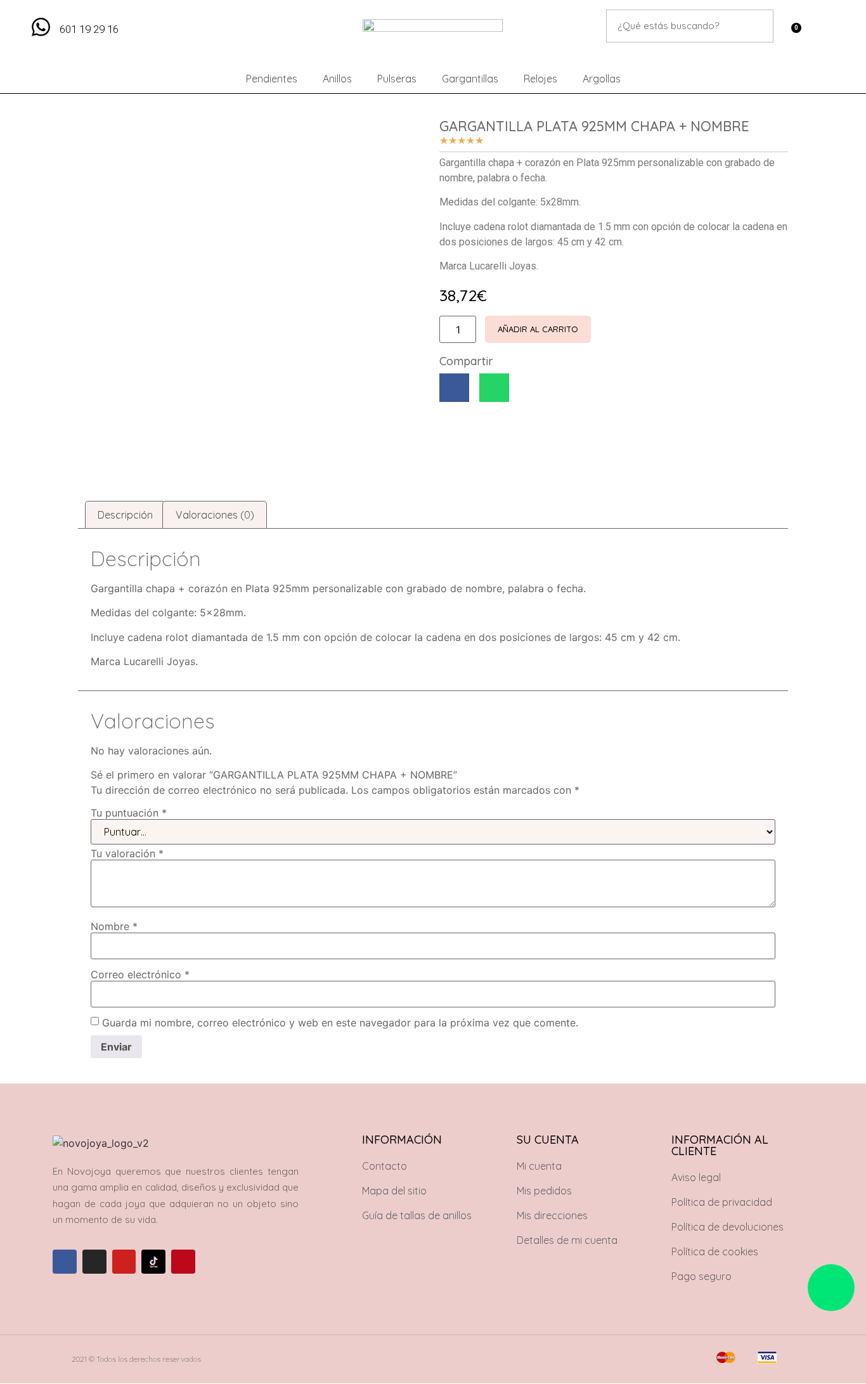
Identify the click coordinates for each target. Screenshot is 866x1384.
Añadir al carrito (538, 329)
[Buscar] (757, 26)
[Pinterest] (183, 1262)
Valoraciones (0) (215, 514)
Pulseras (397, 78)
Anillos (337, 78)
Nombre (114, 926)
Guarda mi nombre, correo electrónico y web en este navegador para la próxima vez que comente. (340, 1023)
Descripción (125, 514)
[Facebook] (65, 1262)
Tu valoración (127, 853)
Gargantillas (470, 78)
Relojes (540, 78)
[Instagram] (94, 1262)
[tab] (125, 515)
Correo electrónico (140, 974)
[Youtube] (124, 1262)
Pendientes (271, 78)
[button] (454, 387)
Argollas (602, 78)
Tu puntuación (129, 813)
